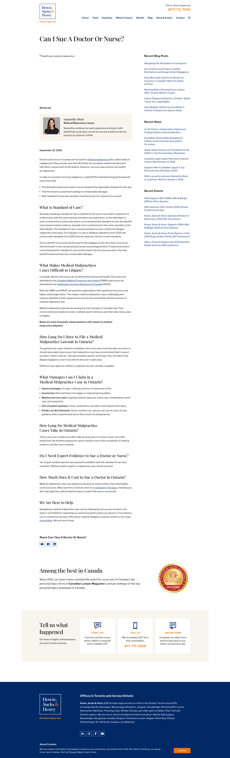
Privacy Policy (76, 752)
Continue (182, 750)
